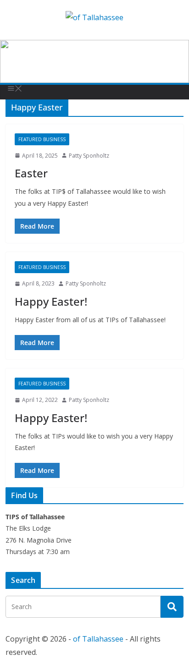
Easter (31, 173)
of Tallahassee (98, 639)
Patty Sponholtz (89, 155)
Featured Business (42, 139)
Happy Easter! (51, 301)
